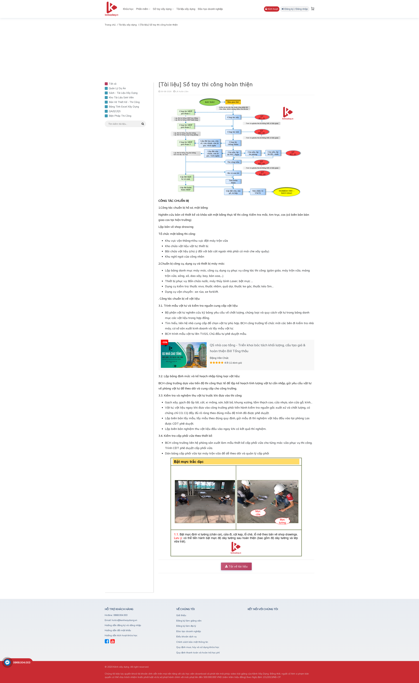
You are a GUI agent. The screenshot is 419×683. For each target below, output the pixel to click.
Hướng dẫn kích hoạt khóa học (121, 635)
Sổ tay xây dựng (162, 8)
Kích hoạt (272, 8)
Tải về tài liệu (238, 566)
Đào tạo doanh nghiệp (210, 8)
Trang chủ (110, 24)
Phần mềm (142, 8)
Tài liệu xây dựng (185, 8)
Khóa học (128, 8)
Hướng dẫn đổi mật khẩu (118, 630)
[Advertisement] (209, 51)
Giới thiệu (181, 615)
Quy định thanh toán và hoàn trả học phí (198, 652)
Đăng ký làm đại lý (186, 625)
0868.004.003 (21, 662)
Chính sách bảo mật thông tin (192, 641)
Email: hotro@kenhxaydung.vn (121, 620)
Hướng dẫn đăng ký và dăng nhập (123, 625)
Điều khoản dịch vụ (186, 636)
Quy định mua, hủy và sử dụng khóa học (197, 647)
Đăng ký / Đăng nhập (296, 8)
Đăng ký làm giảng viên (188, 620)
